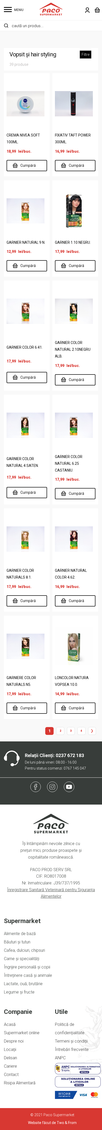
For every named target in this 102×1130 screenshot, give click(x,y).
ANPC (60, 1057)
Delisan (10, 1057)
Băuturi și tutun (17, 941)
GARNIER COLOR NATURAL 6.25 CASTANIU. (68, 463)
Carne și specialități (21, 958)
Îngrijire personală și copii (27, 967)
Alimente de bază (20, 933)
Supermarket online (21, 1032)
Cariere (10, 1066)
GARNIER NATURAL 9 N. (26, 242)
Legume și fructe (19, 992)
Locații (10, 1049)
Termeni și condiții (71, 1041)
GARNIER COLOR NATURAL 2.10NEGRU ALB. (72, 349)
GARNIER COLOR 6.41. (25, 347)
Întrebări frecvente (72, 1049)
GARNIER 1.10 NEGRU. (73, 242)
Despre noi (14, 1041)
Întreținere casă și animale (28, 975)
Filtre (85, 54)
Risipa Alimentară (20, 1082)
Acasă (10, 1024)
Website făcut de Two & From (52, 1123)
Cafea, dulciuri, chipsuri (24, 950)
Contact (11, 1074)
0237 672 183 (70, 755)
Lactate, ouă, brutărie (23, 983)
